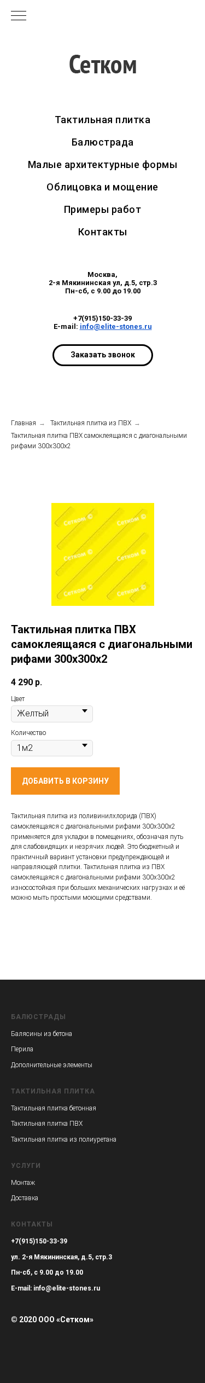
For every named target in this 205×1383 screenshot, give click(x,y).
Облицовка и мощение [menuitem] (102, 187)
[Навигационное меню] (18, 16)
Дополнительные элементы (51, 1065)
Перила (22, 1049)
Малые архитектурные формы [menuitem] (103, 164)
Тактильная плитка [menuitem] (103, 119)
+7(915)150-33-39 (102, 318)
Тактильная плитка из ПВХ (90, 423)
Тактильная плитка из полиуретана (63, 1139)
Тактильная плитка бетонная (53, 1108)
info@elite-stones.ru (116, 326)
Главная (23, 423)
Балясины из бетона (41, 1034)
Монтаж (23, 1183)
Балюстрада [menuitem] (103, 142)
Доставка (24, 1198)
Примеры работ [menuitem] (103, 209)
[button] (102, 355)
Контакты (32, 1224)
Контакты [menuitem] (102, 232)
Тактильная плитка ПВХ (47, 1123)
